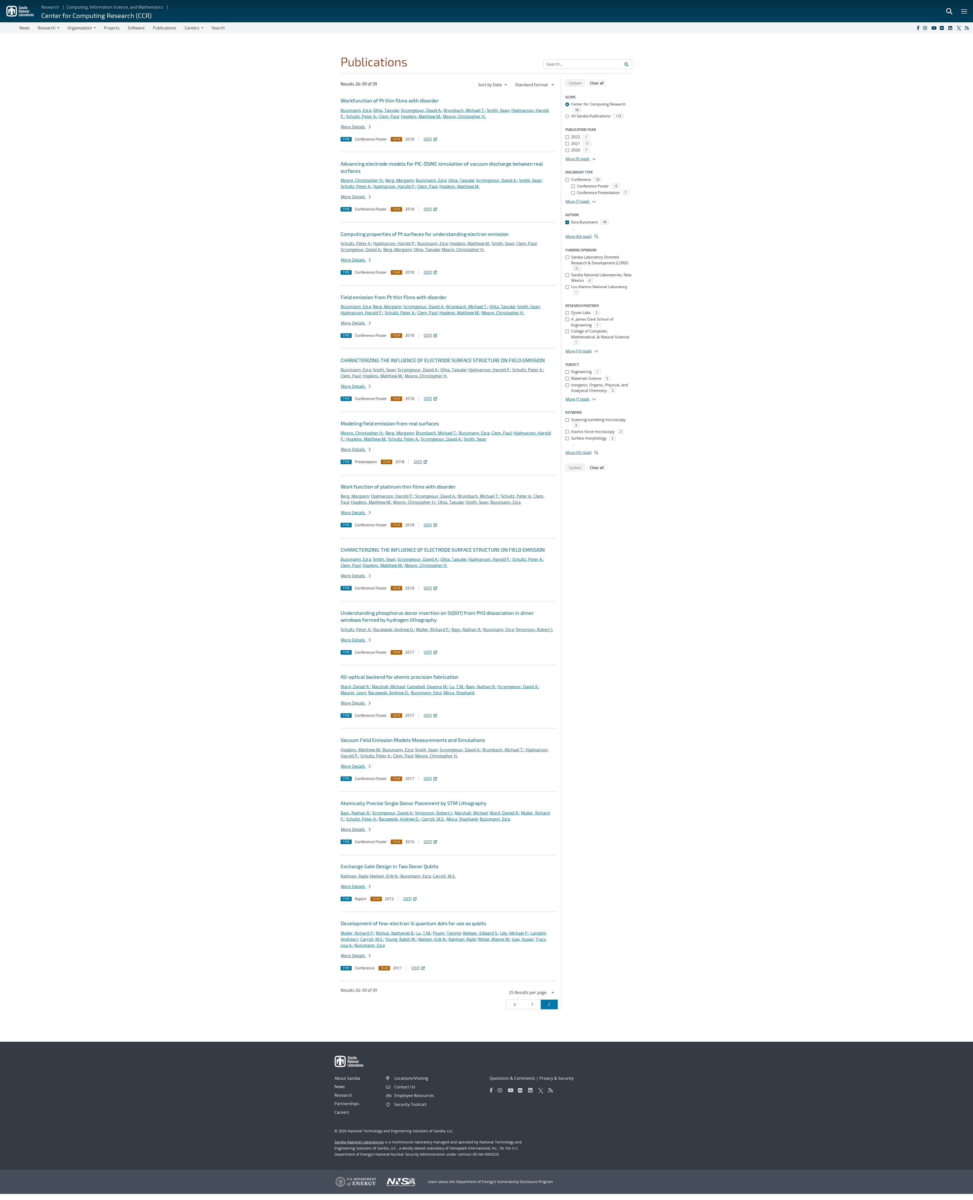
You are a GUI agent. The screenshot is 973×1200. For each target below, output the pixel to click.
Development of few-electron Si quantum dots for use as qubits (413, 923)
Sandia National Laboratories (359, 1142)
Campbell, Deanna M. (427, 686)
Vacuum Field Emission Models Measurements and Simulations (413, 740)
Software (136, 28)
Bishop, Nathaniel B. (395, 933)
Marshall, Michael (388, 686)
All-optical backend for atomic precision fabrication (400, 677)
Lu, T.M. (457, 686)
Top (958, 1194)
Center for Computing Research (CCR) (96, 15)
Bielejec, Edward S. (480, 933)
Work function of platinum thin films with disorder (398, 486)
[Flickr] (943, 28)
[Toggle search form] (949, 11)
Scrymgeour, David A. (421, 110)
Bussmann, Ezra (356, 110)
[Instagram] (926, 28)
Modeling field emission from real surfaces (390, 423)
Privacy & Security (556, 1078)
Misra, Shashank (459, 692)
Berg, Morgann (399, 180)
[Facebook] (918, 28)
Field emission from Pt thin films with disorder (394, 297)
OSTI (428, 139)
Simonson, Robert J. (534, 629)
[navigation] (493, 85)
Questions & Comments (512, 1078)
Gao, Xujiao (522, 939)
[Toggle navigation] (9, 27)
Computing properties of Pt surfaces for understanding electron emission (425, 234)
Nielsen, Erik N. (384, 876)
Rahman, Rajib (354, 876)
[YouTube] (934, 28)
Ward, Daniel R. (355, 686)
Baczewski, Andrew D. (393, 629)
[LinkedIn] (951, 28)
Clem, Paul (389, 116)
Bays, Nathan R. (466, 629)
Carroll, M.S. (433, 819)
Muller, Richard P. (433, 629)
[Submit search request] (626, 64)
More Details (353, 127)
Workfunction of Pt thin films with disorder (390, 100)
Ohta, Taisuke (386, 110)
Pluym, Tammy (447, 933)
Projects (112, 28)
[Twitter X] (960, 28)
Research (50, 7)
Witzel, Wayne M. (494, 939)
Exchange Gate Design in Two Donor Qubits (389, 866)
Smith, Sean (498, 110)
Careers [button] (191, 28)
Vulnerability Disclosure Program (525, 1181)
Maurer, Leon (353, 692)
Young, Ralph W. (400, 939)
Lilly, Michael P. (514, 933)
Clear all (598, 82)
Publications (164, 28)
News (24, 28)
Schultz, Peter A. (361, 116)
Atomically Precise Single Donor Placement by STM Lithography (414, 803)
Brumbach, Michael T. (464, 110)
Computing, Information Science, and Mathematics (114, 7)
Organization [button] (79, 28)
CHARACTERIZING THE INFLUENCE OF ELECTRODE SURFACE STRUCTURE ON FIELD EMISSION (443, 360)
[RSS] (968, 28)
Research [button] (46, 28)
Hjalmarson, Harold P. (394, 186)
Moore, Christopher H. (464, 116)
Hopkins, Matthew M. (421, 116)
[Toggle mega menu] (964, 11)
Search (218, 28)
